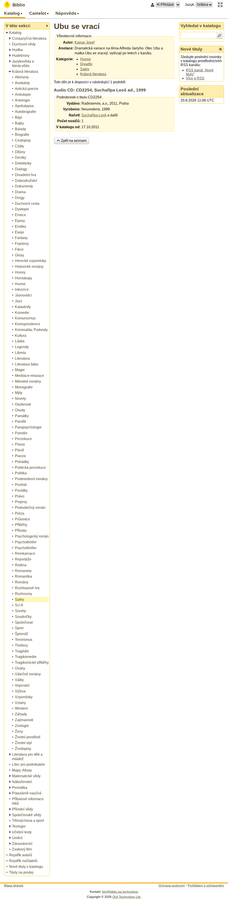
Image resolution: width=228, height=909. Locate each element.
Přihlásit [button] (167, 4)
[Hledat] (219, 35)
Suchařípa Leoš (93, 115)
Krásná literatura (93, 74)
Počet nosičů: (69, 121)
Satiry (84, 69)
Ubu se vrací (77, 26)
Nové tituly (191, 49)
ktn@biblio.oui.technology (120, 891)
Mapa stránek (13, 885)
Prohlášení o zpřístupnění (206, 885)
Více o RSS (195, 78)
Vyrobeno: (72, 109)
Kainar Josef (84, 42)
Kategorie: (65, 59)
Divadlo (86, 64)
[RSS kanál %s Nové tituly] (220, 49)
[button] (178, 5)
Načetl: (75, 115)
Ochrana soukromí (172, 885)
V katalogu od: (68, 127)
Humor (85, 59)
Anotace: (66, 48)
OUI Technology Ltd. (126, 897)
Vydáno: (74, 103)
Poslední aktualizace (192, 91)
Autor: (68, 42)
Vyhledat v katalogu (201, 25)
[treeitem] (27, 33)
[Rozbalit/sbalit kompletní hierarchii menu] (47, 25)
